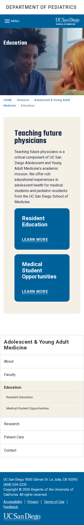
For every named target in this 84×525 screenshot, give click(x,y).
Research (11, 424)
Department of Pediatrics (41, 7)
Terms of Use (54, 502)
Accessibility (13, 502)
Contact (10, 450)
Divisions (23, 100)
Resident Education (19, 397)
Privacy (33, 502)
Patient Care (14, 437)
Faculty (10, 374)
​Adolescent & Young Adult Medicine (36, 345)
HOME (8, 100)
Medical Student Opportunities (27, 408)
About (9, 361)
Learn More (35, 239)
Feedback (11, 507)
